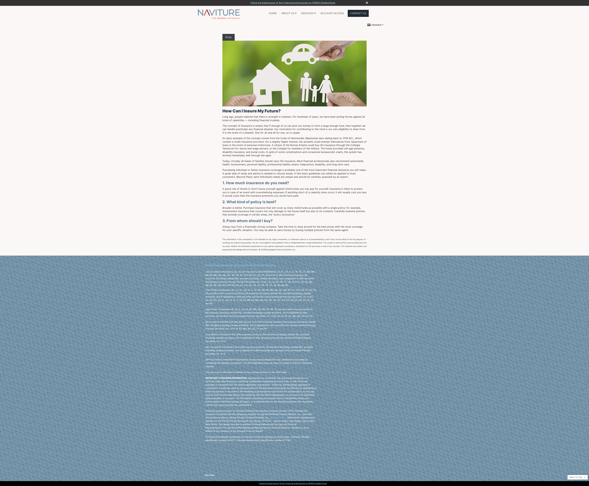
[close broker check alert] (367, 3)
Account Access (332, 13)
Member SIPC (277, 417)
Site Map (209, 475)
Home (273, 13)
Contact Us (358, 13)
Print (228, 37)
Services (307, 13)
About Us (287, 13)
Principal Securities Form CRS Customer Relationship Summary (240, 265)
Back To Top (576, 477)
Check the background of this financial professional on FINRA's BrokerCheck (292, 2)
